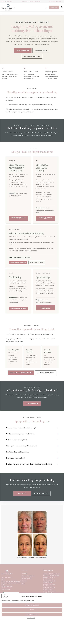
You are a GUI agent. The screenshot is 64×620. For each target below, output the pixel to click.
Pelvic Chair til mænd (36, 262)
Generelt (24, 570)
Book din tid (22, 493)
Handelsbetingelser (28, 575)
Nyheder (24, 573)
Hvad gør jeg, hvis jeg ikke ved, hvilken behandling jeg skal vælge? (29, 464)
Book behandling (23, 50)
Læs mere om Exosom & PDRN (45, 218)
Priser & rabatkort (41, 493)
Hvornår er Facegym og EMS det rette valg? (21, 428)
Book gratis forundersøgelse (21, 372)
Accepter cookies (32, 605)
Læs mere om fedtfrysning (18, 308)
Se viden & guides (32, 403)
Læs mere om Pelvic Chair (18, 262)
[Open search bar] (61, 7)
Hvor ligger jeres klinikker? (15, 458)
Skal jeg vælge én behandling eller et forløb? (21, 446)
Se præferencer (32, 614)
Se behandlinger (41, 50)
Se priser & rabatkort (32, 56)
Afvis (32, 610)
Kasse (24, 581)
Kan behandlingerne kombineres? (17, 452)
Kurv (23, 583)
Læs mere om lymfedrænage (45, 308)
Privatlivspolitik (31, 618)
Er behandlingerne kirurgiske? (16, 440)
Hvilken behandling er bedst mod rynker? (20, 434)
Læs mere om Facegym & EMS (19, 218)
